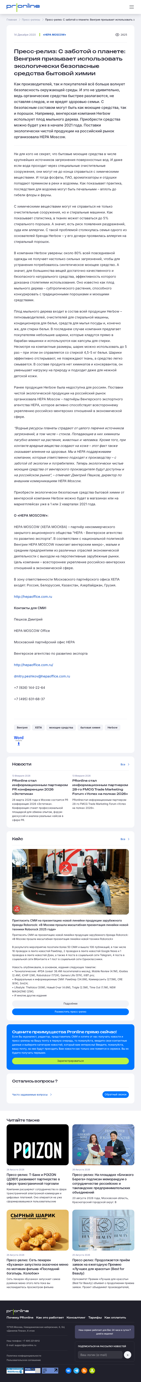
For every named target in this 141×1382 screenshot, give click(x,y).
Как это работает (50, 1317)
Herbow (113, 727)
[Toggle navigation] (131, 7)
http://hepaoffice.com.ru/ (33, 665)
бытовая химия (90, 727)
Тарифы (95, 1317)
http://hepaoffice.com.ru (33, 596)
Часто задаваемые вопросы (30, 1094)
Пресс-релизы (31, 19)
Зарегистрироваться (70, 1060)
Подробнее (70, 1003)
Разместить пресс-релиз (70, 1011)
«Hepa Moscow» (54, 34)
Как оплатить (115, 1317)
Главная (12, 19)
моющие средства (61, 727)
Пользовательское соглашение (24, 1360)
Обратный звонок (116, 1094)
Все (123, 764)
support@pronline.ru (25, 1345)
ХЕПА (38, 727)
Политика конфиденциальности (24, 1355)
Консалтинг (76, 1317)
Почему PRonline (20, 1317)
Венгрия (22, 727)
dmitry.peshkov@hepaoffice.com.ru (42, 676)
